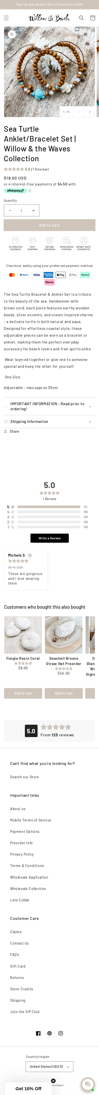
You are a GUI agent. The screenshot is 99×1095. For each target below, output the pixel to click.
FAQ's (14, 954)
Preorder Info (21, 843)
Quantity (10, 200)
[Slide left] (78, 111)
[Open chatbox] (88, 1084)
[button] (6, 17)
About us (18, 809)
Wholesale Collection (28, 888)
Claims (16, 932)
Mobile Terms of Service (31, 820)
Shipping (18, 1000)
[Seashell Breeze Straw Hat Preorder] (63, 635)
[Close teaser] (53, 1080)
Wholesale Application (29, 877)
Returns (17, 977)
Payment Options (25, 831)
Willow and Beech (54, 1085)
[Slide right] (89, 111)
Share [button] (15, 431)
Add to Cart (23, 693)
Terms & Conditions (27, 865)
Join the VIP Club (25, 1012)
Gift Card (17, 966)
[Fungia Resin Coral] (23, 635)
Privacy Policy (22, 854)
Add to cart (49, 225)
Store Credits (21, 989)
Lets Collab (19, 900)
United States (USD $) (46, 1066)
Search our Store (24, 777)
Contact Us (19, 943)
